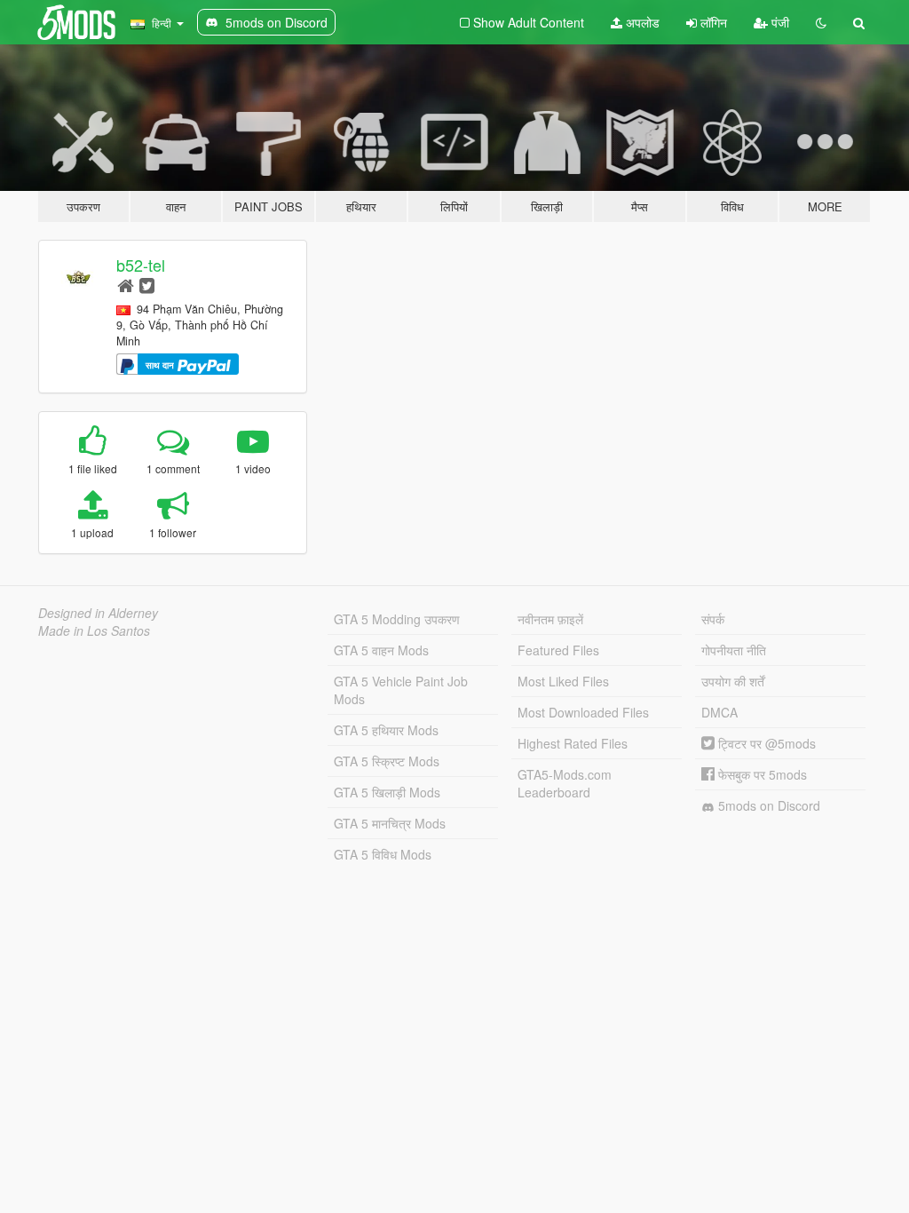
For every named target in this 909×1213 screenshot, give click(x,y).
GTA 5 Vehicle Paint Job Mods (401, 690)
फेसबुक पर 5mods (761, 774)
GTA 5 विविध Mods (382, 854)
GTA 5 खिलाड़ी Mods (387, 792)
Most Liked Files (563, 681)
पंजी (778, 22)
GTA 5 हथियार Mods (386, 730)
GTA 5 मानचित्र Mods (390, 823)
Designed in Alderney (98, 613)
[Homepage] (125, 284)
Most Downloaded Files (583, 712)
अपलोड (641, 22)
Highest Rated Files (573, 743)
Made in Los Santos (94, 630)
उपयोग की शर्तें (732, 681)
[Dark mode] (821, 22)
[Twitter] (146, 284)
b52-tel (140, 264)
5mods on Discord (767, 805)
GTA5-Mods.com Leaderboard (565, 783)
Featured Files (558, 650)
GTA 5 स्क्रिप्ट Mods (386, 761)
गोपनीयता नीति (733, 650)
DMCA (719, 712)
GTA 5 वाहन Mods (381, 650)
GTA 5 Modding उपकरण (397, 619)
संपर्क (712, 619)
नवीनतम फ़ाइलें (550, 619)
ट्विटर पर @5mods (765, 743)
